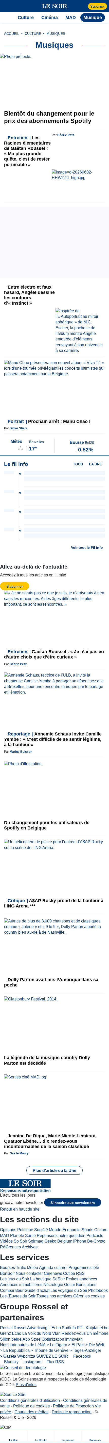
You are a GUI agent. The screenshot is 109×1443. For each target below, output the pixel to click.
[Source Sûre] (13, 1395)
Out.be (69, 1273)
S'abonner (97, 6)
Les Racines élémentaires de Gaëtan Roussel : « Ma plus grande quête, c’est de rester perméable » (27, 151)
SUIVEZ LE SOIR (52, 1356)
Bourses (7, 1267)
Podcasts (94, 1235)
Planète (17, 1235)
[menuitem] (13, 1436)
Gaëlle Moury (19, 1153)
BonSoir (7, 1273)
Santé (30, 1235)
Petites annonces (81, 1279)
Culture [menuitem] (26, 17)
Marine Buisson (21, 752)
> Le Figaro (57, 1345)
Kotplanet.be (97, 1328)
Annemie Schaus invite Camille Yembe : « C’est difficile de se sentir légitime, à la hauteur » (53, 739)
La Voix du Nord (36, 1333)
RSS (80, 1273)
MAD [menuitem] (70, 17)
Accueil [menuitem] (11, 34)
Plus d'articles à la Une (54, 1170)
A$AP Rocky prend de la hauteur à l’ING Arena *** (53, 903)
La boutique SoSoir (47, 1279)
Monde (55, 1230)
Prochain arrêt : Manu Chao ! (49, 421)
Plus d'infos (26, 1385)
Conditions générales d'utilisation (30, 1400)
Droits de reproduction (72, 1412)
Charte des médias (31, 1412)
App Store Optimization (43, 1339)
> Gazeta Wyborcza (17, 1356)
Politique (25, 1230)
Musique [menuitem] (92, 17)
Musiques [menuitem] (55, 34)
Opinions (8, 1230)
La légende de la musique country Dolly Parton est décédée (47, 1060)
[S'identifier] (83, 6)
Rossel (6, 1328)
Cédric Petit (65, 135)
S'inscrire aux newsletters (72, 1203)
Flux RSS (54, 1362)
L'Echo (54, 1328)
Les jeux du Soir (14, 1279)
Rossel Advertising (30, 1328)
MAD (4, 1235)
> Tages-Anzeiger (85, 1350)
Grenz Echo (10, 1333)
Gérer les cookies (89, 1296)
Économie (71, 1230)
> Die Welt (94, 1345)
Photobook (98, 1290)
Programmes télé (83, 1267)
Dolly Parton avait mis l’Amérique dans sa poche (51, 982)
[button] (6, 6)
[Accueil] (6, 17)
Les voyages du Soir (68, 1290)
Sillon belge (11, 1339)
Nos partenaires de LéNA (23, 1345)
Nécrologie (53, 1284)
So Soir (20, 1241)
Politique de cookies (31, 1406)
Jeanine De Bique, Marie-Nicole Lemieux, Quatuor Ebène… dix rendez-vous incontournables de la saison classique (50, 1141)
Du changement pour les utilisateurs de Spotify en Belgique (46, 825)
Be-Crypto (96, 1241)
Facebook (81, 1356)
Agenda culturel (53, 1267)
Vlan (56, 1333)
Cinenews (53, 1273)
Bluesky (11, 1362)
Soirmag (35, 1241)
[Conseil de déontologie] (23, 1368)
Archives (30, 1247)
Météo (32, 1267)
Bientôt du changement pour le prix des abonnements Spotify (49, 117)
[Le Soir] (54, 6)
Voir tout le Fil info (87, 547)
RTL (81, 1328)
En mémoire (97, 1333)
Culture (100, 1230)
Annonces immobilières (21, 1284)
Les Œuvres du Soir (17, 1296)
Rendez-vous (74, 1333)
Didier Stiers (19, 428)
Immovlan (74, 1339)
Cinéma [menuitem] (49, 17)
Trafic (21, 1267)
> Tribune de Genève (49, 1350)
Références (10, 1247)
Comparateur (12, 1290)
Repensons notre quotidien (61, 1235)
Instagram (32, 1362)
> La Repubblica (15, 1350)
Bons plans (86, 1284)
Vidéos (6, 1241)
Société (41, 1230)
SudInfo (69, 1328)
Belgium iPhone (71, 1241)
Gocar (69, 1284)
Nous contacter (29, 1273)
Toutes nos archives (54, 1296)
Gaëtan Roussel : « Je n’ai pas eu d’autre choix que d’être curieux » (54, 654)
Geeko (50, 1241)
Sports (87, 1230)
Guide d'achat (37, 1290)
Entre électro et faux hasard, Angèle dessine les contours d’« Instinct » (29, 295)
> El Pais (76, 1345)
